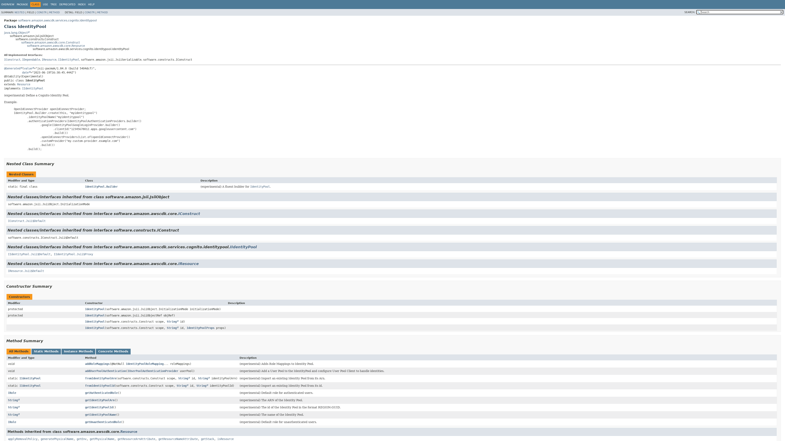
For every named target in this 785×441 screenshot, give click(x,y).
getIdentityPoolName (100, 414)
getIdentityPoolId (99, 407)
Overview (7, 4)
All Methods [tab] (18, 351)
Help (91, 4)
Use (45, 4)
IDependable (31, 59)
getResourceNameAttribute (178, 439)
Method (54, 12)
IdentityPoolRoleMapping (145, 363)
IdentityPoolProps (200, 328)
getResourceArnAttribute (136, 439)
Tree (53, 4)
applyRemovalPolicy (22, 439)
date (25, 72)
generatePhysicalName (57, 439)
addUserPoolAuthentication (105, 371)
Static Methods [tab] (46, 351)
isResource (225, 439)
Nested (20, 12)
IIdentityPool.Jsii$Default (29, 254)
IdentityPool (95, 309)
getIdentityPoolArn (99, 400)
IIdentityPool (68, 59)
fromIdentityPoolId (99, 385)
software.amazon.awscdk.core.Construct (50, 42)
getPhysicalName (102, 439)
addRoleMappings (97, 363)
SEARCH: (689, 12)
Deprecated (67, 4)
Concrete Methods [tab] (113, 351)
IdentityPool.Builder (101, 186)
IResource (49, 59)
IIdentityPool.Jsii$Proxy (73, 254)
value (28, 68)
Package (22, 4)
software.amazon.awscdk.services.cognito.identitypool (57, 20)
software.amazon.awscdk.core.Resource (56, 45)
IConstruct (12, 59)
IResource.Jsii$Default (26, 271)
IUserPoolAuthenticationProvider (153, 371)
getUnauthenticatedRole (103, 422)
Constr (42, 12)
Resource (23, 84)
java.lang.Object (16, 32)
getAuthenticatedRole (101, 392)
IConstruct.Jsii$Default (27, 221)
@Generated (12, 68)
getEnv (81, 439)
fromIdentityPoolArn (100, 378)
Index (82, 4)
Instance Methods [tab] (78, 351)
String (172, 321)
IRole (12, 392)
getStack (207, 439)
